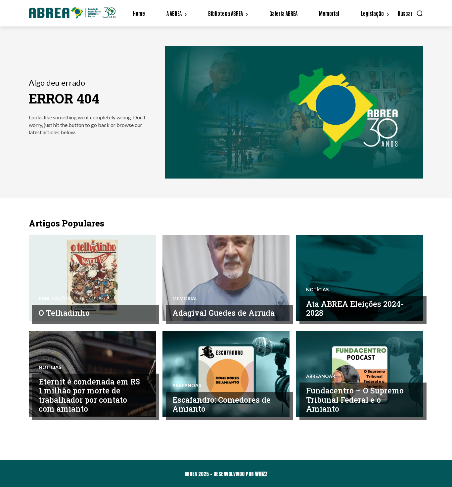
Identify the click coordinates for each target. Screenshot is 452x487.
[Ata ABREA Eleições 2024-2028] (359, 278)
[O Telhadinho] (92, 278)
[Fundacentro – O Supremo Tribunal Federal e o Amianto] (359, 374)
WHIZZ (261, 474)
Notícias (317, 289)
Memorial (185, 298)
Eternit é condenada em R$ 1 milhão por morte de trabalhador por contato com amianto (89, 395)
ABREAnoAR (187, 385)
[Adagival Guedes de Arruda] (226, 278)
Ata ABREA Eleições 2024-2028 (355, 308)
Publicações (55, 298)
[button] (410, 13)
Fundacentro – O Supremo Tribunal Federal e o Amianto (355, 400)
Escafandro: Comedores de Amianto (221, 404)
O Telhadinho (64, 313)
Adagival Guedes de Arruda (223, 313)
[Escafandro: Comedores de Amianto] (226, 374)
